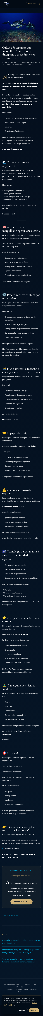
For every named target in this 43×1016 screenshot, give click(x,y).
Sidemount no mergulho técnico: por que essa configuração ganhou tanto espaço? (20, 951)
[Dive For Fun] (6, 4)
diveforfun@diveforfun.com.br (27, 989)
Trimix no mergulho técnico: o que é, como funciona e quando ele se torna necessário (19, 960)
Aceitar (34, 1010)
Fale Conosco (32, 4)
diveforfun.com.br (22, 992)
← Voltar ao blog (10, 916)
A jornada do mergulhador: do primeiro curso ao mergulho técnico (21, 941)
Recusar (22, 1010)
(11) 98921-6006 (10, 989)
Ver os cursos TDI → (21, 902)
